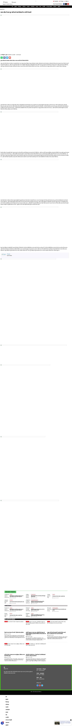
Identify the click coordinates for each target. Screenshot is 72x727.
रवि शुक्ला (8, 254)
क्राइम (37, 6)
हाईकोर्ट (59, 6)
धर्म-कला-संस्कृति (49, 6)
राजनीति (43, 6)
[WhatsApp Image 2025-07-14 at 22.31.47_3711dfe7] (34, 345)
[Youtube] (68, 4)
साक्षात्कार (54, 6)
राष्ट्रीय (28, 6)
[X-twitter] (66, 4)
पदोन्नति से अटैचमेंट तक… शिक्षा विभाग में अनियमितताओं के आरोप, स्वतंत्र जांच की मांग (35, 655)
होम (12, 6)
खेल (40, 6)
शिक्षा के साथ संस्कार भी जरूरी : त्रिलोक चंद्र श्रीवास (14, 632)
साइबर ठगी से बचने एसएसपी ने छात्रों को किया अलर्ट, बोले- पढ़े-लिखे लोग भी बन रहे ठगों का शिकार (56, 633)
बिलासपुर (19, 6)
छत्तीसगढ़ (24, 6)
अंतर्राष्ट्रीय (32, 6)
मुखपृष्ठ (16, 6)
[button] (12, 2)
